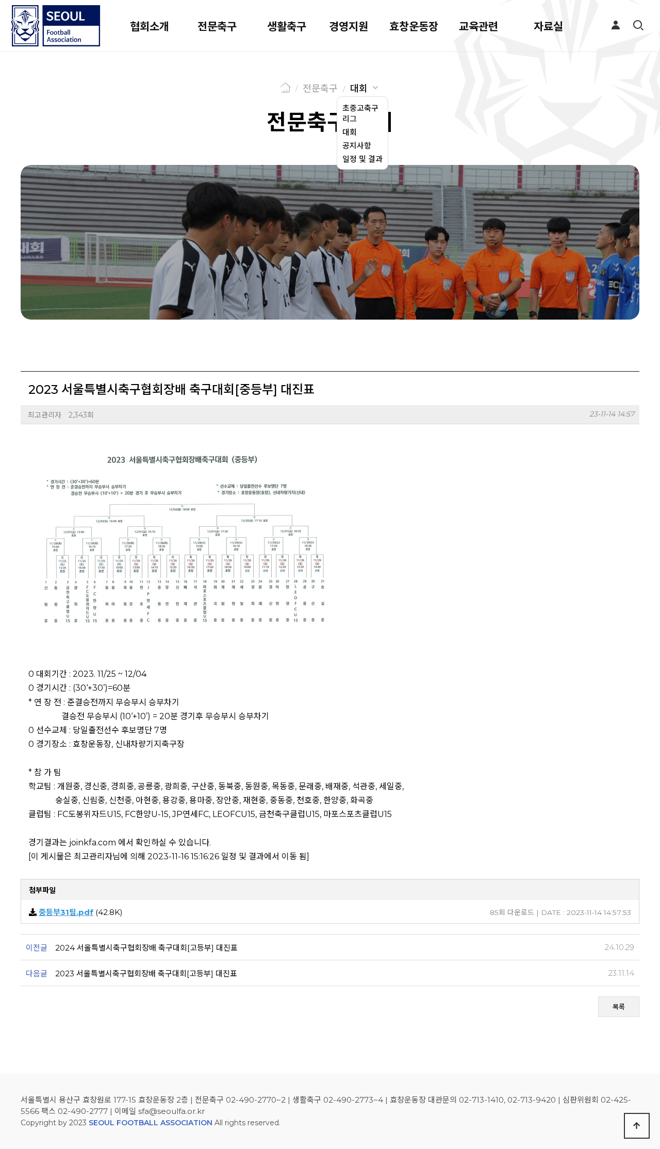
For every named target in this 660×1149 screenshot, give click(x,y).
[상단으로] (637, 1126)
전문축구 (217, 26)
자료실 (548, 26)
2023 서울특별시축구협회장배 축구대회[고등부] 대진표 (146, 973)
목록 (619, 1007)
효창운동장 (413, 26)
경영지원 (348, 26)
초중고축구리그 (360, 113)
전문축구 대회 (330, 122)
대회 (359, 88)
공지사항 (356, 146)
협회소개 (149, 26)
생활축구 (286, 26)
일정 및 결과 (362, 159)
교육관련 (478, 26)
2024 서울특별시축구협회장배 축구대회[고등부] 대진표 (146, 948)
